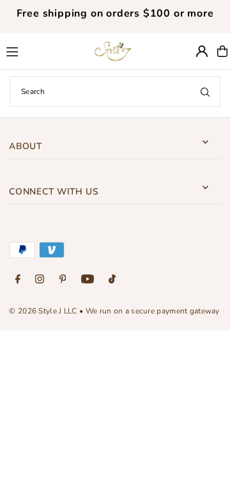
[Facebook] (17, 279)
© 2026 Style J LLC (43, 311)
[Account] (202, 51)
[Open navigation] (42, 50)
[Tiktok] (112, 279)
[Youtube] (87, 279)
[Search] (205, 91)
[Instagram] (39, 279)
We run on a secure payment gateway (153, 311)
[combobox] (115, 91)
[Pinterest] (62, 279)
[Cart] (222, 51)
